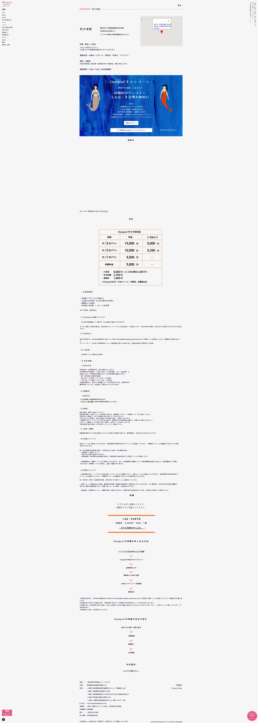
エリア (4, 37)
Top (3, 12)
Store (4, 40)
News (4, 15)
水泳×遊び (5, 30)
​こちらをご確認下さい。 (131, 671)
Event (4, 17)
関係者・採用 (6, 45)
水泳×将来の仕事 (7, 27)
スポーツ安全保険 (88, 401)
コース (4, 22)
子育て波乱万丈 (6, 20)
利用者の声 (5, 35)
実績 (3, 42)
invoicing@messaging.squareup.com (128, 339)
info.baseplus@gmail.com (96, 703)
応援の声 (4, 32)
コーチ (4, 25)
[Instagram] (3, 719)
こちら (105, 211)
